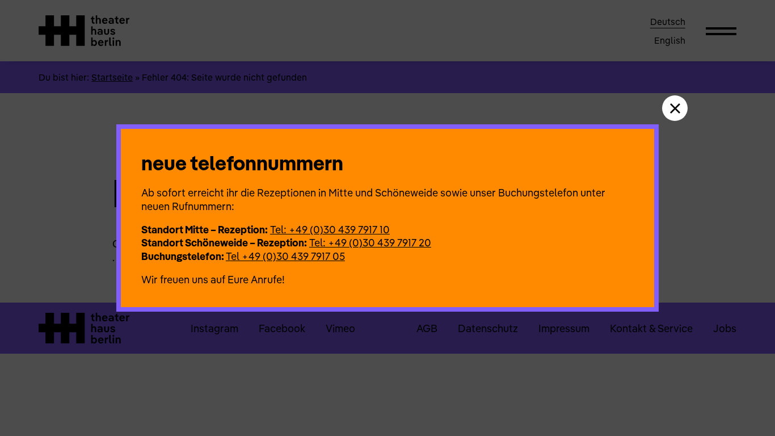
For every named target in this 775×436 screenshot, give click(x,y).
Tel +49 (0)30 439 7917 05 (285, 256)
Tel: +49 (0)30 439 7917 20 (370, 242)
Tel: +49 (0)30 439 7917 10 (330, 229)
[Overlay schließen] (675, 108)
